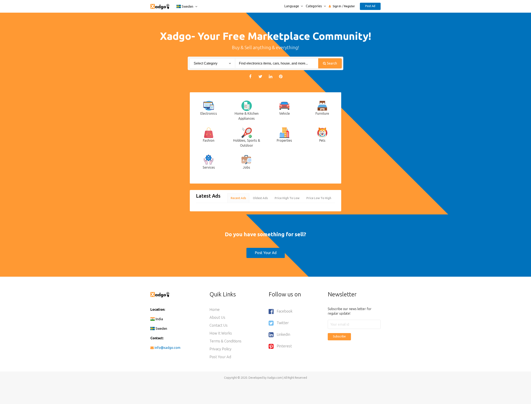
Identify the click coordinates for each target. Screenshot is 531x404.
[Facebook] (250, 76)
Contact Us (218, 325)
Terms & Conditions (225, 341)
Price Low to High (318, 198)
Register (349, 6)
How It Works (220, 333)
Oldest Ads (260, 198)
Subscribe (339, 336)
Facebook (284, 311)
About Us (217, 317)
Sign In (337, 6)
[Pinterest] (280, 76)
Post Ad (370, 6)
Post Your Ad (265, 253)
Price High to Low (287, 198)
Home (214, 309)
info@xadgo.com (167, 347)
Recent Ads (238, 198)
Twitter (283, 323)
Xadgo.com (274, 377)
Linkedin (283, 334)
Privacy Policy (220, 349)
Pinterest (284, 346)
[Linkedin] (270, 76)
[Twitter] (260, 76)
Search (331, 63)
